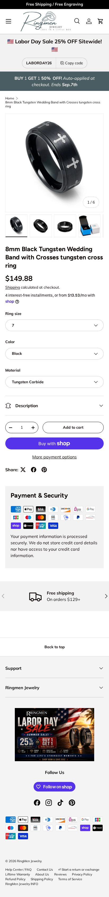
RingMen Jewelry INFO (21, 884)
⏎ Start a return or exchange (78, 869)
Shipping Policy (42, 879)
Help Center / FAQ (18, 869)
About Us (42, 874)
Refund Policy (15, 879)
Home (9, 98)
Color (10, 341)
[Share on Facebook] (33, 469)
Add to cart (73, 427)
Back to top (54, 647)
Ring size (13, 313)
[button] (100, 21)
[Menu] (8, 21)
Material (12, 370)
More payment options (54, 457)
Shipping (12, 287)
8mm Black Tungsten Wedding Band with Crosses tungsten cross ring (52, 104)
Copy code (74, 63)
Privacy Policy (82, 874)
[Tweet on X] (23, 469)
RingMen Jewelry (29, 861)
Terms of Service (70, 879)
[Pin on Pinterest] (44, 469)
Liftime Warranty (17, 874)
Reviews (60, 874)
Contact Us (45, 869)
